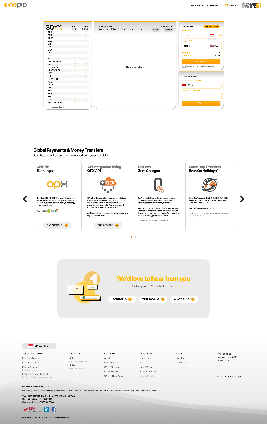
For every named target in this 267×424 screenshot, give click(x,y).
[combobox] (188, 85)
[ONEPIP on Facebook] (53, 409)
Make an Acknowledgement (35, 374)
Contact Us (181, 362)
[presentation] (24, 199)
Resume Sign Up (30, 367)
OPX (71, 358)
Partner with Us (111, 362)
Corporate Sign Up (31, 362)
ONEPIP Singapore (113, 367)
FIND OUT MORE (54, 225)
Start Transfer (201, 61)
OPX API (72, 365)
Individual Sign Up (30, 358)
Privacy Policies (147, 376)
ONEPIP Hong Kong (113, 376)
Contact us (120, 299)
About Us (108, 358)
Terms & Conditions (149, 371)
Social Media (146, 367)
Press (142, 362)
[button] (131, 237)
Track (201, 103)
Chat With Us (182, 299)
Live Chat (180, 358)
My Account (197, 5)
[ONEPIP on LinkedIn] (46, 409)
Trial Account (151, 299)
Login (233, 5)
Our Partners (145, 358)
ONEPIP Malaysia (112, 371)
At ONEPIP (212, 5)
